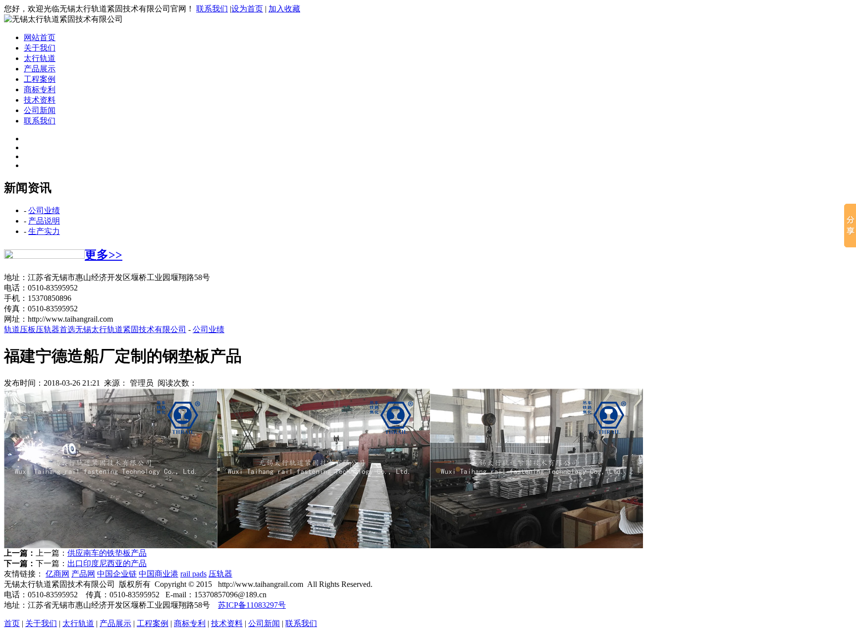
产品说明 (44, 221)
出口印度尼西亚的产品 (107, 563)
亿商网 (57, 574)
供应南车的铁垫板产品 (107, 553)
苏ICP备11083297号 (252, 605)
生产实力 (44, 231)
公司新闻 (39, 110)
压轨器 (220, 574)
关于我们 (39, 48)
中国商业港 (158, 574)
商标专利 (39, 89)
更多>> (103, 254)
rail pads (193, 574)
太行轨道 (39, 58)
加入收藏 (284, 8)
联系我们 (212, 8)
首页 (12, 623)
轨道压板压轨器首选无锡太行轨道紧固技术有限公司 (95, 329)
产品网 (83, 574)
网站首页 (39, 37)
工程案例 (39, 79)
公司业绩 (44, 210)
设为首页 (247, 8)
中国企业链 (117, 574)
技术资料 (39, 100)
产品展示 (39, 68)
